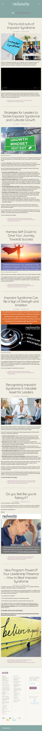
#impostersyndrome (11, 100)
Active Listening (4, 705)
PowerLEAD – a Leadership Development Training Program (5, 693)
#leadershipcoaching (28, 100)
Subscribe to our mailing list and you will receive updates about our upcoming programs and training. (34, 679)
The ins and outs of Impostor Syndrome (21, 26)
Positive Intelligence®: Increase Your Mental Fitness (5, 702)
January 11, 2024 (25, 243)
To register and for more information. (12, 610)
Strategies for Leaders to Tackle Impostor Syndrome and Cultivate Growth (21, 116)
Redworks (8, 728)
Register (2, 512)
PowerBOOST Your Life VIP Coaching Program (6, 685)
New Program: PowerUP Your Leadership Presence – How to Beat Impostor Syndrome (21, 575)
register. (14, 215)
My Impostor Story (17, 699)
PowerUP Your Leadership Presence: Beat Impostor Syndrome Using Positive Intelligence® (5, 679)
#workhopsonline (19, 286)
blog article (9, 163)
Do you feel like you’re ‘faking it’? (21, 496)
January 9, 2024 (26, 309)
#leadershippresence (12, 101)
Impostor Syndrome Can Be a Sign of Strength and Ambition (21, 301)
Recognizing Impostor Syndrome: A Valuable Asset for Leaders (21, 388)
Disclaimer (34, 697)
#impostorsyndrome (19, 100)
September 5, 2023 (25, 585)
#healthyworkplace (30, 556)
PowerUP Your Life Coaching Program (5, 683)
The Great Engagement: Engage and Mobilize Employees (6, 699)
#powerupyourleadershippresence (14, 662)
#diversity (9, 480)
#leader (33, 480)
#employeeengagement (12, 556)
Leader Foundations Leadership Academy (5, 696)
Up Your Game (4, 713)
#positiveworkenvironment (13, 559)
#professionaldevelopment (22, 219)
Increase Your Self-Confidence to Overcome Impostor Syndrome (17, 694)
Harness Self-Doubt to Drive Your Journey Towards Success (21, 235)
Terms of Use (31, 696)
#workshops (10, 220)
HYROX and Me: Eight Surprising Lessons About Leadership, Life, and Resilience (18, 690)
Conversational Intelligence (4, 707)
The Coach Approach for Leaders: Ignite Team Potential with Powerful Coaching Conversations (6, 689)
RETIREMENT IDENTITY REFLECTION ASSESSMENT (17, 679)
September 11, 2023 (25, 501)
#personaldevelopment (12, 219)
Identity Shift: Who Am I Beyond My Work (17, 682)
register (9, 368)
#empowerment (11, 284)
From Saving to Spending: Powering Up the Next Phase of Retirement (17, 685)
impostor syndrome (27, 432)
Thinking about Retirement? (16, 697)
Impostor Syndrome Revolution (17, 701)
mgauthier (17, 31)
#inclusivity (30, 480)
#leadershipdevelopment (20, 285)
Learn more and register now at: (12, 97)
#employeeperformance (21, 556)
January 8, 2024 (26, 396)
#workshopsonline (16, 220)
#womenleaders (32, 662)
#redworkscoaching (20, 101)
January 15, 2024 (25, 123)
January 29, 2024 (25, 31)
